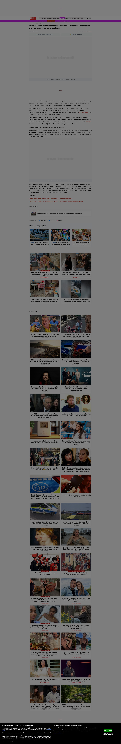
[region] (60, 733)
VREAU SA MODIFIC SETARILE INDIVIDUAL (108, 734)
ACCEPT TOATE (108, 730)
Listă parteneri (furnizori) (58, 733)
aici (33, 737)
